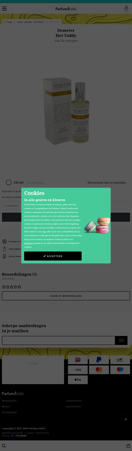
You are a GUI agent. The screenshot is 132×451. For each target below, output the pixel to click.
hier (44, 231)
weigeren (28, 243)
